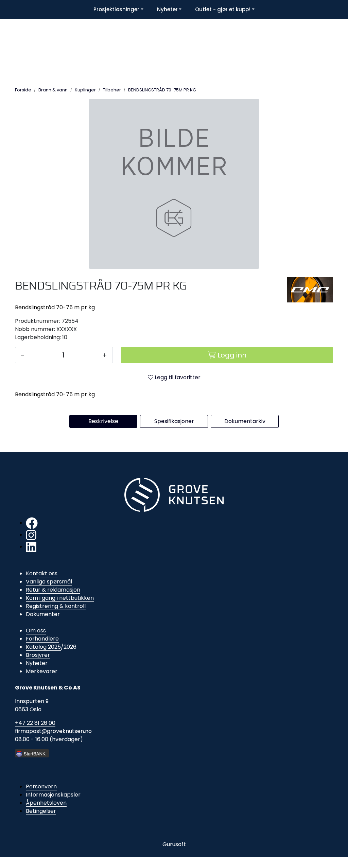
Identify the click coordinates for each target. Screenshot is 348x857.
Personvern (41, 786)
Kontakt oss (41, 573)
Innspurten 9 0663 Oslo (32, 705)
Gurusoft (174, 844)
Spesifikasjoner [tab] (174, 421)
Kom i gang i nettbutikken (60, 598)
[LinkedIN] (31, 546)
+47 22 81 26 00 (35, 723)
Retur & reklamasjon (53, 590)
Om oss (36, 630)
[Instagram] (31, 535)
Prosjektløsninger (116, 9)
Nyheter (167, 9)
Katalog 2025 (43, 647)
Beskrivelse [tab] (103, 421)
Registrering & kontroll (56, 606)
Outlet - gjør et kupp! (222, 9)
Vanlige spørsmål (49, 581)
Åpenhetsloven (46, 803)
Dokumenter (43, 614)
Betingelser (41, 811)
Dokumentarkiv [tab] (244, 421)
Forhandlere (42, 639)
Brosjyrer (38, 655)
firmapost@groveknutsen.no (53, 731)
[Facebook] (32, 523)
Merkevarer (41, 671)
